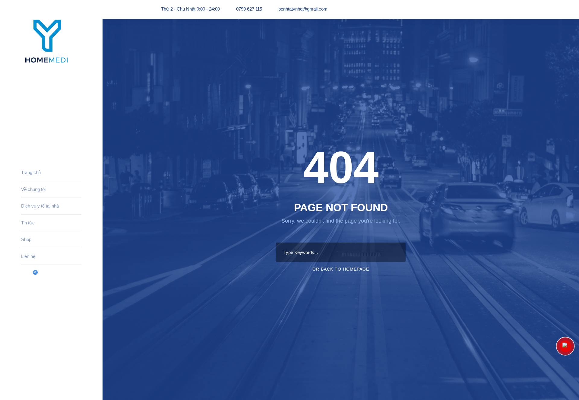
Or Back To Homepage (340, 269)
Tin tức (28, 222)
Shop (26, 239)
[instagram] (45, 384)
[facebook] (23, 384)
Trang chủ (31, 172)
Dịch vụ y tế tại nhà (40, 205)
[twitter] (34, 384)
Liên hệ (28, 256)
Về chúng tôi (33, 189)
